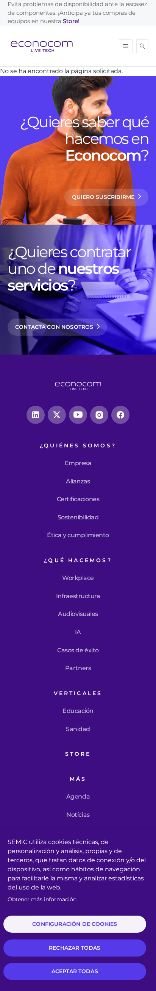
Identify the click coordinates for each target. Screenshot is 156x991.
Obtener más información (42, 899)
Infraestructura (78, 596)
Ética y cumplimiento (78, 535)
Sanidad (78, 729)
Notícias (77, 814)
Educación (78, 711)
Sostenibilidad (78, 517)
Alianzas (78, 481)
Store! (71, 21)
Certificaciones (78, 499)
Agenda (78, 796)
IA (78, 632)
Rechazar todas (74, 947)
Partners (78, 668)
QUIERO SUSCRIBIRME (103, 197)
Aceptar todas (74, 971)
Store (78, 754)
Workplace (78, 578)
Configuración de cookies (74, 924)
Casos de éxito (77, 650)
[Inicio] (45, 46)
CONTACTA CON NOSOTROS (54, 327)
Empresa (78, 463)
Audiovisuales (78, 614)
